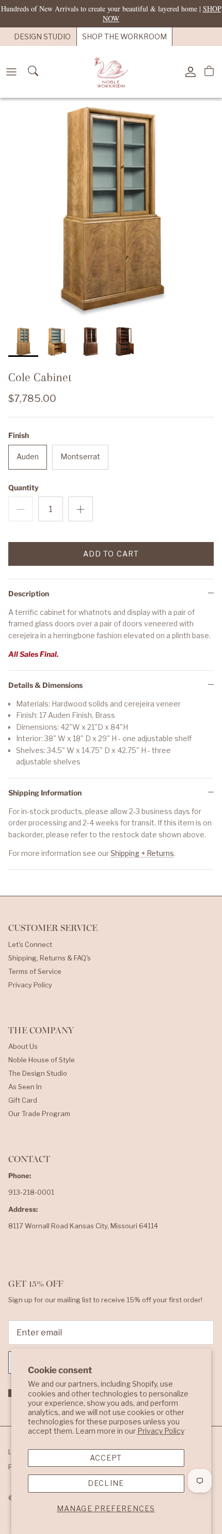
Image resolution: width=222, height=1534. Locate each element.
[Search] (34, 72)
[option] (111, 209)
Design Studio (42, 36)
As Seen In (25, 1086)
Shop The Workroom (124, 36)
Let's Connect (30, 944)
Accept (106, 1457)
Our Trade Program (39, 1113)
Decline (106, 1483)
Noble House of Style (41, 1060)
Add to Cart (111, 553)
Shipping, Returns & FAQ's (49, 958)
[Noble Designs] (111, 72)
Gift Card (22, 1100)
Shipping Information (45, 792)
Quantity (23, 487)
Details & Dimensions (45, 685)
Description (28, 593)
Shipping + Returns (142, 853)
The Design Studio (37, 1073)
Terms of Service (34, 971)
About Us (23, 1046)
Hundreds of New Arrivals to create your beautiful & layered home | (111, 13)
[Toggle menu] (11, 72)
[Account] (188, 72)
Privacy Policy (160, 1430)
